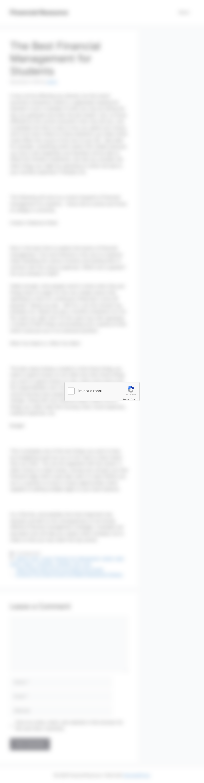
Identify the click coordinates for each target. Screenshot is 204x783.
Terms (134, 399)
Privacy (126, 399)
